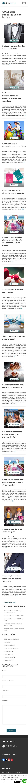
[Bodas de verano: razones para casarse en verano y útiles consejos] (14, 466)
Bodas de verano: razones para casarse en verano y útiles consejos (13, 482)
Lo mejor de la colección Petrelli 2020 (14, 615)
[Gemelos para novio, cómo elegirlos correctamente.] (14, 371)
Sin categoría (7, 651)
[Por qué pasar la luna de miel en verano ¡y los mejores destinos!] (14, 418)
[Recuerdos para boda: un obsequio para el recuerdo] (14, 177)
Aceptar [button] (17, 781)
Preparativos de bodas (10, 648)
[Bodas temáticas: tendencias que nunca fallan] (14, 130)
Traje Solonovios (8, 657)
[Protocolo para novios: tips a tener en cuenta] (14, 33)
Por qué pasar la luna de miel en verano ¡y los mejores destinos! (12, 434)
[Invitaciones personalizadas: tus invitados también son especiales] (14, 79)
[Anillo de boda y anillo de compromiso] (14, 276)
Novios (6, 642)
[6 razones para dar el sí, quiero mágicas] (14, 516)
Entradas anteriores (8, 602)
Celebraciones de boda (10, 639)
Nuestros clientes (8, 645)
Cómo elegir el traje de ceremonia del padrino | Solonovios (12, 578)
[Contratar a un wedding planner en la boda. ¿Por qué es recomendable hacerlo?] (14, 224)
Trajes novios (7, 660)
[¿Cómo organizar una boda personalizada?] (14, 323)
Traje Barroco (7, 654)
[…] (10, 64)
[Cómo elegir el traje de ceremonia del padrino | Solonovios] (14, 563)
